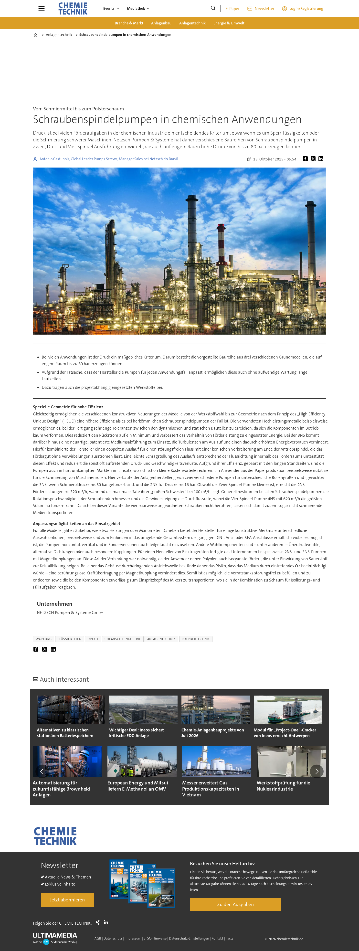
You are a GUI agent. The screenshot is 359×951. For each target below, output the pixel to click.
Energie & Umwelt (228, 23)
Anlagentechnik (192, 23)
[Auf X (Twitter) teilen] (314, 159)
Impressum (133, 938)
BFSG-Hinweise (155, 938)
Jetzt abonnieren (67, 900)
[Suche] (213, 8)
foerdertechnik (196, 639)
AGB (98, 938)
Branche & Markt (129, 23)
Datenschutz (113, 938)
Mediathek (136, 8)
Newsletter (265, 8)
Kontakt (217, 938)
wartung (44, 639)
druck (92, 639)
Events (109, 8)
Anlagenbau (161, 23)
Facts (229, 938)
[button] (42, 771)
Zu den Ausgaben (235, 904)
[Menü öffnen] (41, 8)
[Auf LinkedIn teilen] (322, 159)
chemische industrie (123, 639)
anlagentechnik (161, 639)
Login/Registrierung (306, 8)
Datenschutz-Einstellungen (189, 938)
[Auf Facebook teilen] (306, 159)
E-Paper (233, 8)
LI (107, 922)
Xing (99, 922)
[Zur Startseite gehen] (72, 8)
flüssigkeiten (69, 639)
